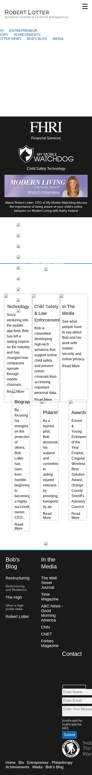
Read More (43, 400)
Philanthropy (62, 762)
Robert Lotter (36, 14)
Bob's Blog (13, 563)
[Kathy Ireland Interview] (18, 225)
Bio (21, 762)
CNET (46, 634)
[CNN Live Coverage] (18, 247)
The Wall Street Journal (49, 583)
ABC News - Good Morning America (52, 613)
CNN (45, 627)
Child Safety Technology (46, 169)
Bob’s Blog (37, 39)
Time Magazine (50, 596)
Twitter (75, 667)
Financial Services (46, 138)
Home (10, 762)
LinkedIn (75, 676)
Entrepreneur (23, 30)
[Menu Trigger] (85, 6)
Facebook (65, 667)
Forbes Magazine (50, 643)
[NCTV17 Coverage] (18, 236)
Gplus (65, 676)
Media (58, 39)
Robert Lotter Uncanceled (17, 619)
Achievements (27, 35)
